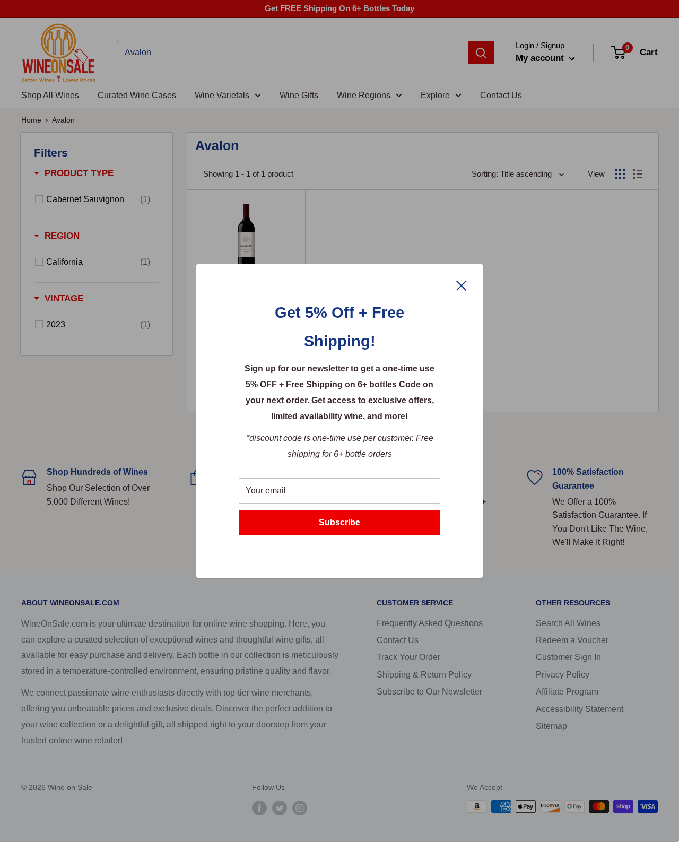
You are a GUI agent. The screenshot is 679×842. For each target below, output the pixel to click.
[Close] (461, 285)
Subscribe (339, 522)
